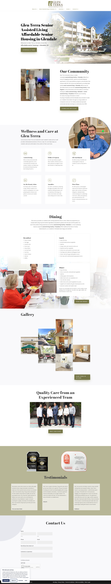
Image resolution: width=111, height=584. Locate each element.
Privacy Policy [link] (61, 582)
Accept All (6, 580)
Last (38, 536)
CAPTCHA (23, 563)
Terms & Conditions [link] (69, 582)
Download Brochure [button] (69, 108)
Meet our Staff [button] (55, 431)
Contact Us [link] (75, 9)
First (22, 536)
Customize (20, 580)
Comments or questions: (26, 551)
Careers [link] (68, 9)
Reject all (14, 580)
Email (38, 539)
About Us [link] (34, 9)
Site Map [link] (55, 582)
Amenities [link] (61, 9)
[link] (55, 4)
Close (26, 580)
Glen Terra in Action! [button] (81, 377)
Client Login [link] (87, 582)
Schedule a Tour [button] (29, 49)
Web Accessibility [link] (79, 582)
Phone (22, 539)
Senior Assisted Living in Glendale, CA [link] (47, 9)
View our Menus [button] (81, 301)
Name (22, 531)
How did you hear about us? (27, 545)
